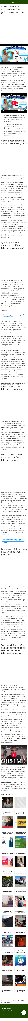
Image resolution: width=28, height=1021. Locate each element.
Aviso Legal (4, 1013)
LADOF (14, 2)
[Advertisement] (14, 28)
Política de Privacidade (7, 1011)
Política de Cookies (6, 1015)
